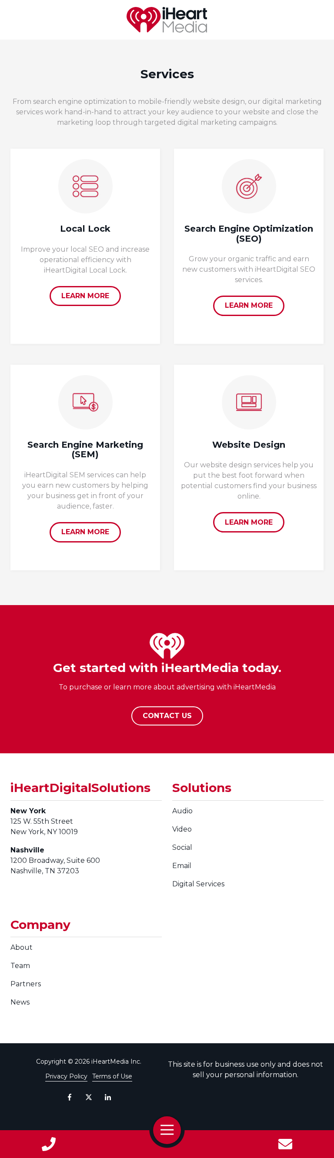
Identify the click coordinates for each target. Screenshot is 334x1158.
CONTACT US (167, 716)
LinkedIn (108, 1097)
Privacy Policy (66, 1076)
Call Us (48, 1144)
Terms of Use (112, 1076)
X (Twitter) (88, 1097)
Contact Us (285, 1144)
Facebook (69, 1097)
